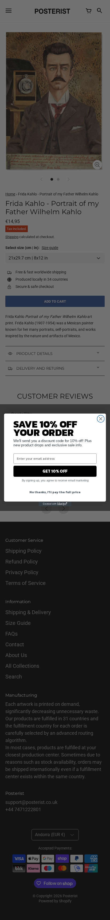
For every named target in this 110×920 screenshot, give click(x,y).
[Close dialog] (100, 418)
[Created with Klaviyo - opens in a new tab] (55, 504)
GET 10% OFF (54, 471)
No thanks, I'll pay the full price (55, 491)
